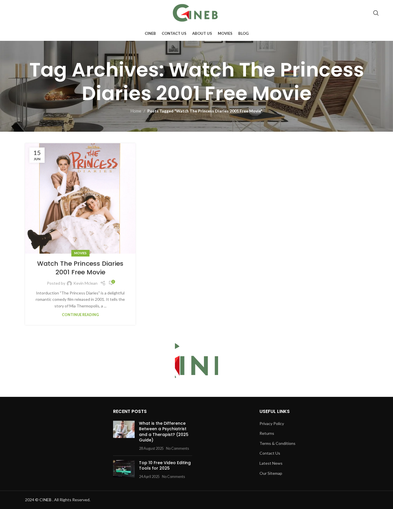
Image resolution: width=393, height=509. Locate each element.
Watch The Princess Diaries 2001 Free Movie (80, 268)
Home (136, 110)
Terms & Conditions (277, 443)
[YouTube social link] (354, 13)
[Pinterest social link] (363, 13)
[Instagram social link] (346, 13)
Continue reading (80, 315)
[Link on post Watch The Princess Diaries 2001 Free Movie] (80, 198)
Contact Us (270, 453)
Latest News (271, 463)
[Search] (376, 13)
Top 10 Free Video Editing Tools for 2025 (165, 465)
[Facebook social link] (330, 13)
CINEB (45, 499)
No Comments (177, 448)
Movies (80, 253)
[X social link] (338, 13)
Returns (267, 433)
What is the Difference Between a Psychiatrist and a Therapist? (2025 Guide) (163, 431)
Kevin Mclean (85, 283)
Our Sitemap (271, 473)
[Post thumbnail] (124, 436)
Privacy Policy (272, 423)
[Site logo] (196, 12)
